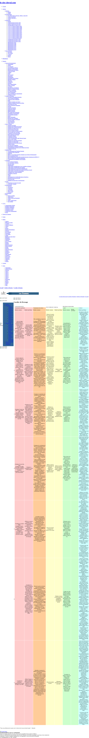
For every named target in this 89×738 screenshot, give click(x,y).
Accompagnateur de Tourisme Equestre (16, 151)
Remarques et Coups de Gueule (14, 182)
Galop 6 (7, 277)
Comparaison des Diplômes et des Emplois (16, 159)
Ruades (9, 55)
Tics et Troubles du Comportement (15, 93)
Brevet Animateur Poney (13, 155)
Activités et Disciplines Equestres (15, 97)
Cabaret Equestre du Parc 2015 (14, 23)
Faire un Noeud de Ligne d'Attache (15, 131)
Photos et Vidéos (11, 195)
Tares (6, 285)
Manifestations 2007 (12, 42)
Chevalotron (10, 187)
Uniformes (7, 259)
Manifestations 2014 (12, 49)
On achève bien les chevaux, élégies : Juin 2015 (17, 15)
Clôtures (9, 72)
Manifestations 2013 (12, 48)
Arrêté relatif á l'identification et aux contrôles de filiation (19, 166)
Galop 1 (7, 271)
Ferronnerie (7, 233)
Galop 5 (7, 276)
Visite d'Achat (11, 123)
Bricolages (10, 52)
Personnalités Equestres (12, 114)
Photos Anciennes (9, 244)
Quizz (4, 265)
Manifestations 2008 (12, 43)
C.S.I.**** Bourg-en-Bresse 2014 (15, 34)
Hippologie (10, 76)
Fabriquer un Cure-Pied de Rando (15, 140)
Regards (7, 253)
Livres (9, 19)
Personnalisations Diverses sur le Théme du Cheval (18, 147)
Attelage (7, 221)
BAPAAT (10, 153)
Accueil (4, 6)
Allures (9, 65)
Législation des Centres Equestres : (15, 172)
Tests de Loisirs (11, 120)
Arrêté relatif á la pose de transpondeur (16, 171)
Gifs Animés (7, 234)
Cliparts (6, 226)
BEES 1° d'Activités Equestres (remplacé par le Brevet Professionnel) (22, 154)
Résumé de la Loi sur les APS (14, 178)
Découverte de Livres (12, 104)
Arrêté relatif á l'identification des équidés (16, 167)
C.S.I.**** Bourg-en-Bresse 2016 (15, 36)
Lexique (4, 263)
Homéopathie (10, 77)
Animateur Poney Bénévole (13, 152)
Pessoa (9, 116)
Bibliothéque (5, 58)
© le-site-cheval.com (63, 296)
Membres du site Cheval (10, 236)
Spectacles (7, 257)
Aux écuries (10, 53)
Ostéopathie (10, 81)
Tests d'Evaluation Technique (14, 119)
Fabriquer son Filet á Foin (13, 128)
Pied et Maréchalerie (12, 84)
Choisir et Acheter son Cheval (14, 101)
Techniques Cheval (9, 210)
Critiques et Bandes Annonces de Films (16, 103)
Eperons (9, 106)
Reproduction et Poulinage (13, 87)
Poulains (7, 250)
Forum (4, 217)
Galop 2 (7, 272)
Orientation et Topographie (13, 113)
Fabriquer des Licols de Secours (14, 127)
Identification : (11, 165)
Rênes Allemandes (11, 117)
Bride (9, 100)
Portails (6, 247)
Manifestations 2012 (12, 47)
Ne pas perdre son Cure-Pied (14, 132)
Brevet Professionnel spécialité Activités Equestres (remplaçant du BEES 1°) (23, 157)
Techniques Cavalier (9, 208)
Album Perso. (10, 196)
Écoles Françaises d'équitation (14, 105)
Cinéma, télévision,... (12, 18)
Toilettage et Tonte (11, 94)
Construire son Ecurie (12, 137)
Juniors (6, 280)
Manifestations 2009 (12, 45)
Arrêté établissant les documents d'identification (17, 168)
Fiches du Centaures (7, 214)
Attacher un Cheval (12, 125)
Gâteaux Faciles (11, 144)
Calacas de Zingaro (12, 16)
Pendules (7, 243)
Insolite (9, 12)
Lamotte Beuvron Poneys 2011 (14, 40)
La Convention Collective (13, 162)
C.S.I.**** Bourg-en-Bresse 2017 (15, 38)
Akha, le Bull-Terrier (12, 200)
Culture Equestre (8, 268)
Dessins (6, 228)
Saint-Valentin (8, 254)
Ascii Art (10, 186)
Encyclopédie (8, 232)
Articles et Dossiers (8, 287)
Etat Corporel (10, 74)
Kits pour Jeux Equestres (13, 145)
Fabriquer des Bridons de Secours (15, 126)
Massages (10, 80)
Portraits (7, 248)
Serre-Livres (7, 256)
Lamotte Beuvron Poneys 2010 (14, 39)
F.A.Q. (4, 203)
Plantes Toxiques (11, 85)
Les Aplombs (10, 66)
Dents (9, 73)
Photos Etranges (8, 246)
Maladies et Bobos (11, 79)
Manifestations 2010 (12, 46)
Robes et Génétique (12, 90)
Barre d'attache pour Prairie (13, 134)
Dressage (7, 230)
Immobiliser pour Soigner (13, 78)
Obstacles (7, 240)
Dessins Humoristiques (10, 229)
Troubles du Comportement (10, 211)
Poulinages (7, 252)
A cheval (9, 54)
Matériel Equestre (11, 110)
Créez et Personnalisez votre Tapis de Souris (17, 138)
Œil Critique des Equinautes (13, 112)
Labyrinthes (10, 189)
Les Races (10, 86)
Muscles (7, 281)
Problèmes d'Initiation (9, 207)
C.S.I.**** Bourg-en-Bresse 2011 (15, 30)
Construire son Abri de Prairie (14, 133)
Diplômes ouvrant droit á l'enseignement (16, 180)
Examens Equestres (12, 107)
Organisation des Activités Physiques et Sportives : (18, 177)
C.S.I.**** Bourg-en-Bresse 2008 (15, 27)
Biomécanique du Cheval (13, 70)
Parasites (9, 83)
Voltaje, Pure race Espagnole (14, 198)
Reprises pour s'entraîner (13, 118)
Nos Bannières (8, 193)
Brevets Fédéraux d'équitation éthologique (16, 158)
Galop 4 (7, 274)
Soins (6, 284)
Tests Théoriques (11, 121)
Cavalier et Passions (18, 287)
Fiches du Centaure (12, 108)
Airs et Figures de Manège (13, 98)
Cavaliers (7, 223)
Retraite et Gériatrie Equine (13, 89)
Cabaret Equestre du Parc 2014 (14, 22)
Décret (9, 174)
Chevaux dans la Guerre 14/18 (14, 25)
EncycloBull (10, 201)
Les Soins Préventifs (12, 91)
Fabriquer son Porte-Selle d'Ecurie (15, 143)
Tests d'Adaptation (11, 92)
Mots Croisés (10, 191)
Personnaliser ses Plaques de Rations (15, 146)
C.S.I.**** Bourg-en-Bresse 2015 (15, 35)
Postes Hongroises (9, 249)
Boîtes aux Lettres (9, 222)
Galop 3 (7, 273)
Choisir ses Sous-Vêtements (13, 99)
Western (7, 261)
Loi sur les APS (11, 179)
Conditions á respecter (12, 173)
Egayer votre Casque (12, 139)
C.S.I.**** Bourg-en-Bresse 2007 (15, 26)
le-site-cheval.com (8, 2)
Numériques (7, 239)
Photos (4, 219)
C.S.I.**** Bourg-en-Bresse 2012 (15, 32)
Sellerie (6, 283)
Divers (9, 56)
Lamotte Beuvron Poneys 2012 (14, 41)
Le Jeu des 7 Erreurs (12, 184)
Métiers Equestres (11, 111)
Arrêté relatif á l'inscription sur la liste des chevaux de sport (20, 169)
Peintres (6, 242)
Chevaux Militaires (9, 225)
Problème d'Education (9, 206)
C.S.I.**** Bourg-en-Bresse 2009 (15, 28)
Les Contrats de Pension (13, 161)
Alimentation (10, 64)
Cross (6, 227)
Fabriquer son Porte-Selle (13, 141)
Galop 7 (7, 278)
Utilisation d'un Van (12, 148)
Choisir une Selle (11, 71)
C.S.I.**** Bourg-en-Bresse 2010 (15, 29)
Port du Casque (11, 164)
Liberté (6, 235)
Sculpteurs (7, 255)
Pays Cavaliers (8, 241)
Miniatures (7, 237)
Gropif (9, 199)
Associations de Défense (13, 67)
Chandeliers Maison (12, 135)
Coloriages (10, 188)
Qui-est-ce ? (10, 192)
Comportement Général (10, 205)
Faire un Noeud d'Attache (13, 130)
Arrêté (9, 175)
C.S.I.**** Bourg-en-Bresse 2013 (15, 33)
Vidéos (9, 13)
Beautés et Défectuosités (13, 69)
